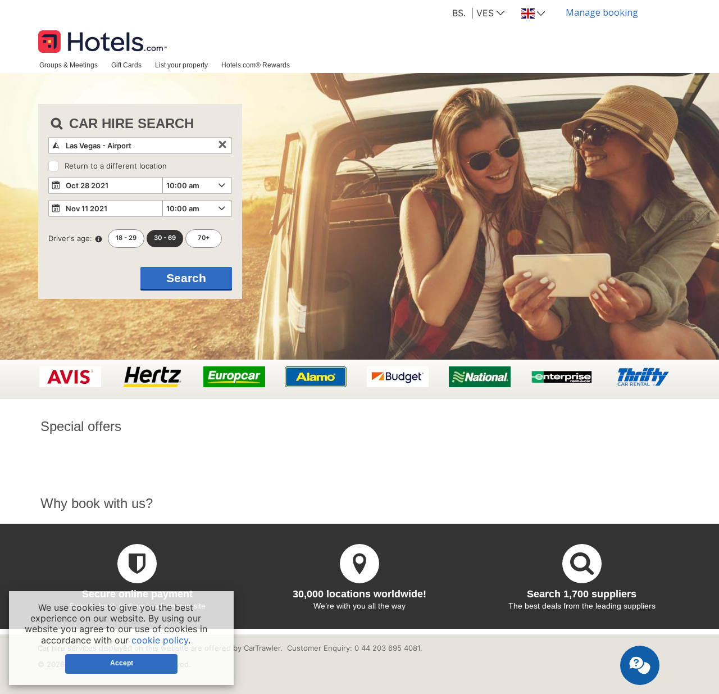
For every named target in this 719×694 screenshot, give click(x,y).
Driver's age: (70, 238)
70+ (204, 238)
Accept (121, 663)
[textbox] (140, 145)
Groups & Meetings (68, 65)
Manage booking (602, 12)
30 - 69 (165, 238)
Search (186, 277)
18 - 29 (126, 238)
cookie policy (159, 640)
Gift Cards (126, 65)
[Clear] (222, 145)
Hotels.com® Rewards (255, 65)
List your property (181, 65)
